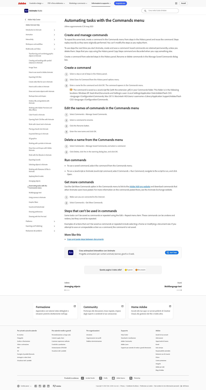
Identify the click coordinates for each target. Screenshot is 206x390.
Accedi (183, 3)
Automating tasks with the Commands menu (38, 187)
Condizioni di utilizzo (132, 386)
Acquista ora (120, 3)
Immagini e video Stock (24, 357)
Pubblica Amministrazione (94, 341)
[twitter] (44, 386)
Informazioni (159, 338)
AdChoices (186, 386)
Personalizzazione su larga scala (61, 335)
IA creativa (20, 335)
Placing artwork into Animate (38, 129)
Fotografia (20, 338)
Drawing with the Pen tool (37, 217)
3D (18, 351)
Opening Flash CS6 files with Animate (41, 119)
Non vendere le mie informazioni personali (166, 386)
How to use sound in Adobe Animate (41, 72)
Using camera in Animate (37, 197)
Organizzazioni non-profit (93, 338)
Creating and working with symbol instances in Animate (40, 62)
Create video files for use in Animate (41, 82)
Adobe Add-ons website (140, 186)
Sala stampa (159, 348)
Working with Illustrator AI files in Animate (39, 170)
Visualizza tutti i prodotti (24, 360)
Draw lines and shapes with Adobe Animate (40, 149)
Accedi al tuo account (162, 335)
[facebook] (36, 386)
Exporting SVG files (35, 77)
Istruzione (89, 335)
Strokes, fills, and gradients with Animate (39, 102)
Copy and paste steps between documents (85, 239)
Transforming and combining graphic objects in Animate (41, 55)
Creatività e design (35, 3)
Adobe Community (126, 341)
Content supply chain (58, 338)
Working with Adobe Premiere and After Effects (40, 109)
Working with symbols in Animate (40, 143)
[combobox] (160, 10)
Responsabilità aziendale (163, 351)
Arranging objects (34, 181)
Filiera (157, 357)
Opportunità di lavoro (162, 341)
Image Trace (33, 68)
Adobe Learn (124, 344)
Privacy (123, 386)
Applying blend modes (36, 176)
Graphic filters (33, 202)
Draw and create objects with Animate (41, 91)
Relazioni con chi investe (163, 354)
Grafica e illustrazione (23, 341)
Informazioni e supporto (100, 3)
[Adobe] (22, 3)
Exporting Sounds (34, 160)
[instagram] (40, 386)
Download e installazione (128, 338)
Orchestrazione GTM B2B (59, 348)
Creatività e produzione (58, 344)
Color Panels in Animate (37, 115)
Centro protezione (161, 360)
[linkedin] (48, 386)
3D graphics (33, 139)
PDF (18, 348)
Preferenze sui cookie (146, 386)
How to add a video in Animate (39, 87)
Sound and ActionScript (36, 207)
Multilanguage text (35, 193)
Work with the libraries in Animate (40, 155)
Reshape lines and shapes (37, 96)
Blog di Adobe (160, 370)
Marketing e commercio (77, 3)
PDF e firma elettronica (55, 3)
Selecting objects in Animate (38, 165)
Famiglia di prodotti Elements (25, 354)
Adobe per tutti (160, 367)
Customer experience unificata (61, 341)
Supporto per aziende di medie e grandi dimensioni (134, 348)
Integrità (158, 364)
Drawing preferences (36, 212)
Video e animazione (23, 344)
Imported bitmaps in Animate (38, 134)
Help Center (124, 335)
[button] (176, 3)
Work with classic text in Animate (40, 124)
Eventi (157, 344)
